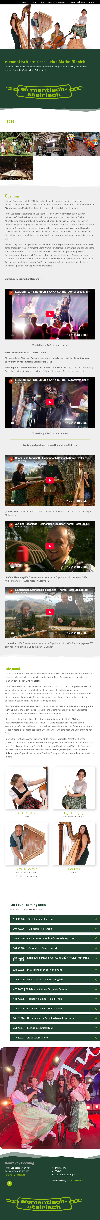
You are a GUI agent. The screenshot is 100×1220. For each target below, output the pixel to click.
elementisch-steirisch (86, 2)
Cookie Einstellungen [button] (65, 1174)
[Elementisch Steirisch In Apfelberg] (16, 155)
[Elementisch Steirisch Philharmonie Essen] (16, 179)
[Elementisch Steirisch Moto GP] (83, 155)
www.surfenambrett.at (66, 2)
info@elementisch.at (15, 1174)
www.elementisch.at (30, 2)
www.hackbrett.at (47, 2)
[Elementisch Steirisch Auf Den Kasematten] (50, 155)
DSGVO (58, 1171)
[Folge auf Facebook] (9, 1183)
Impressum (60, 1167)
